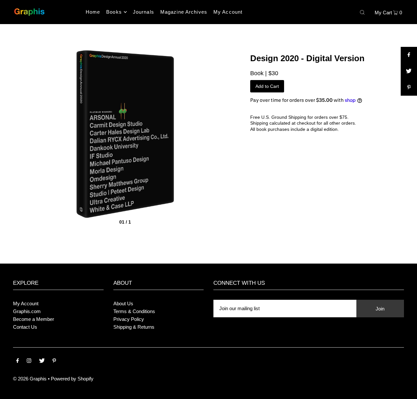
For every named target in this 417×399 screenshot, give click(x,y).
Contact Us (25, 327)
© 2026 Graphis (30, 378)
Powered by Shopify (72, 378)
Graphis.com (27, 311)
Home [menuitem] (93, 12)
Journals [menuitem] (143, 12)
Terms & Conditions (134, 311)
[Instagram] (29, 361)
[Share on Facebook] (409, 55)
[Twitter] (42, 361)
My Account (25, 303)
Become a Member (33, 319)
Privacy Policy (128, 319)
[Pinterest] (54, 361)
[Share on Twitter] (409, 71)
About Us (123, 303)
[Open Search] (362, 12)
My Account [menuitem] (227, 12)
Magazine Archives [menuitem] (183, 12)
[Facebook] (17, 361)
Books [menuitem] (114, 12)
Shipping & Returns (133, 327)
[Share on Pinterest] (409, 87)
